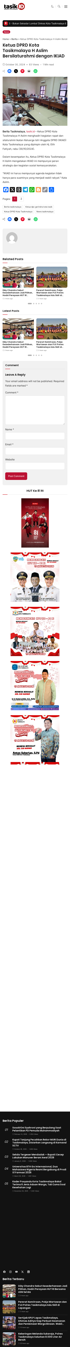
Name (9, 429)
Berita (14, 39)
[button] (52, 6)
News (6, 32)
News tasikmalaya (44, 211)
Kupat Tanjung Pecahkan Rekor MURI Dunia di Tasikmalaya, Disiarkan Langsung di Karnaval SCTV (39, 1142)
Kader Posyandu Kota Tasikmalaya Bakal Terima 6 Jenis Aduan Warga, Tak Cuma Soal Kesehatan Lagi (38, 1184)
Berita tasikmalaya (12, 207)
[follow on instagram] (10, 1271)
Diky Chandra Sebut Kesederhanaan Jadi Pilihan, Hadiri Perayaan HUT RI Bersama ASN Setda (18, 294)
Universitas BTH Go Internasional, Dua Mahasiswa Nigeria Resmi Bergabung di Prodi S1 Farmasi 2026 (39, 1169)
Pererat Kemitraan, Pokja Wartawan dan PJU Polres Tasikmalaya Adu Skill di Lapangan (49, 294)
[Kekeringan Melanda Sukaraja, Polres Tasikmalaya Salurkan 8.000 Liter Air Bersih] (9, 1343)
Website (10, 459)
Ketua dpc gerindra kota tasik (38, 207)
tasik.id (30, 131)
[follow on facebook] (4, 1271)
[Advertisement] (35, 1231)
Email (9, 444)
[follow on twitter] (22, 1271)
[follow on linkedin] (28, 1271)
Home (6, 39)
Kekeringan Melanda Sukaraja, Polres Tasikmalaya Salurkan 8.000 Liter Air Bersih (40, 1336)
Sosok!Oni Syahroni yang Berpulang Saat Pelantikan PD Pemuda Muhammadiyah (36, 1129)
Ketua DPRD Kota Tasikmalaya (18, 211)
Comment (11, 392)
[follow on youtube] (16, 1271)
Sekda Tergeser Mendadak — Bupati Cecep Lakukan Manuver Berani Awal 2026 (38, 1156)
